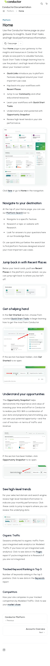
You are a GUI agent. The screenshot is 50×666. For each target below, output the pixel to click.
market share (14, 604)
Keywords (40, 578)
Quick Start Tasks (20, 318)
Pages (39, 551)
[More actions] (20, 43)
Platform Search (14, 213)
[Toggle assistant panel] (46, 4)
